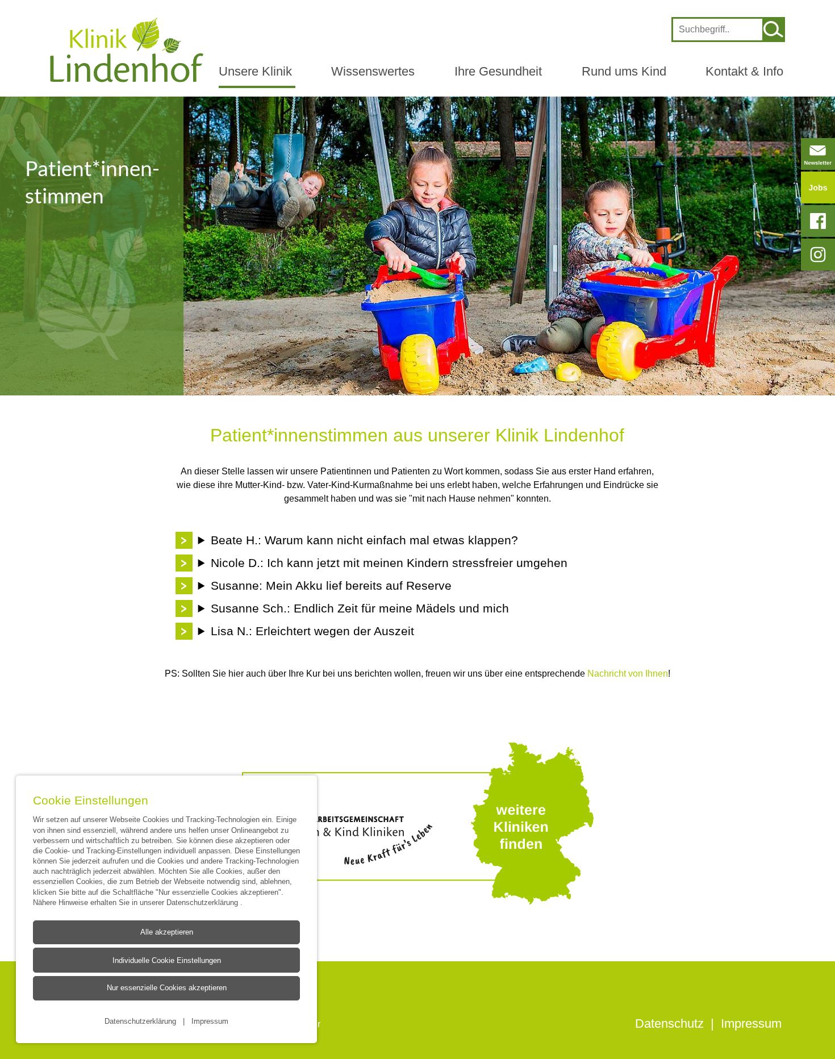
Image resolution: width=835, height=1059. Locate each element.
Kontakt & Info (744, 71)
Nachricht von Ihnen (626, 673)
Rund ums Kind (624, 71)
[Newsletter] (818, 154)
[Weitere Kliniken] (417, 823)
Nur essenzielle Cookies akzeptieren (167, 987)
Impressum (209, 1020)
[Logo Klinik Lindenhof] (126, 49)
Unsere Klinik (255, 71)
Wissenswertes (373, 71)
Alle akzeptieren (166, 932)
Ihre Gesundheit (498, 71)
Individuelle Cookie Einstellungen (166, 960)
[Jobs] (818, 187)
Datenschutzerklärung (203, 902)
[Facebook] (818, 221)
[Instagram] (818, 254)
